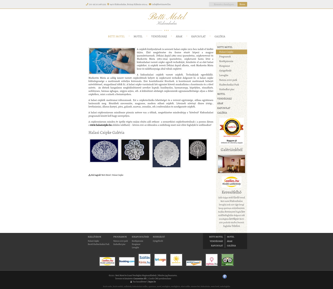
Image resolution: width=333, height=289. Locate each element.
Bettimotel (230, 211)
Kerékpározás (226, 61)
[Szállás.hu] (107, 267)
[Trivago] (160, 267)
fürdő (236, 197)
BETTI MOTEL (116, 36)
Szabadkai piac (226, 89)
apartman (227, 208)
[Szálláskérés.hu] (144, 267)
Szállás (221, 211)
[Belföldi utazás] (194, 267)
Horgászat (224, 66)
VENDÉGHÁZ (159, 36)
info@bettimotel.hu (161, 4)
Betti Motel (106, 175)
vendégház (224, 218)
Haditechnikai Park (229, 84)
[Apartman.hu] (176, 267)
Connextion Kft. (140, 278)
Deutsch (240, 222)
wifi (231, 197)
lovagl (241, 204)
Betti (241, 218)
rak (243, 215)
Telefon (236, 226)
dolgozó (237, 215)
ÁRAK (179, 36)
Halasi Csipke (117, 175)
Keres (242, 4)
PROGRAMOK (120, 236)
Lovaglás (223, 75)
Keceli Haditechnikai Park (98, 244)
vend (242, 197)
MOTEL (138, 36)
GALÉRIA (219, 36)
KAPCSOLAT (198, 36)
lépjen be (152, 281)
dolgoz (226, 197)
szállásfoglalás (225, 215)
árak (228, 204)
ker (243, 211)
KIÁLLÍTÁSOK (94, 236)
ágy (237, 204)
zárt (233, 204)
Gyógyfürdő (225, 70)
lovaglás (222, 204)
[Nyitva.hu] (212, 267)
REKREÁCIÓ (159, 236)
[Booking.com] (127, 267)
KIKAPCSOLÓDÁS (140, 236)
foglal (238, 211)
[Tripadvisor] (227, 267)
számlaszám (238, 208)
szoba (234, 222)
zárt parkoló (224, 222)
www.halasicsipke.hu (101, 125)
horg (221, 208)
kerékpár (234, 219)
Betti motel (225, 201)
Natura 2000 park (228, 80)
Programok (225, 56)
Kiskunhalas (236, 201)
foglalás (227, 226)
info (220, 197)
